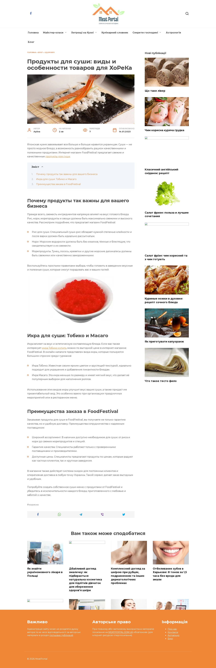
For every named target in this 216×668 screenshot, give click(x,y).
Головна (33, 32)
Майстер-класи (53, 32)
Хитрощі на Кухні (82, 32)
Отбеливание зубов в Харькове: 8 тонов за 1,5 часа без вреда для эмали (170, 574)
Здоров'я (50, 52)
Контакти (173, 632)
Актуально (173, 635)
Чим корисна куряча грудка (164, 130)
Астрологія (173, 32)
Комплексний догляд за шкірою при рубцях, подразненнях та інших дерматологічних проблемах (128, 576)
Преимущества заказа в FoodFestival (58, 184)
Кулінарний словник (115, 32)
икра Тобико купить (54, 348)
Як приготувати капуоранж (164, 341)
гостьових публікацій (61, 635)
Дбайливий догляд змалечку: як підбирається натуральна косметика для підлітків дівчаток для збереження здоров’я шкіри (85, 579)
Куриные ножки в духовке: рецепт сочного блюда (164, 300)
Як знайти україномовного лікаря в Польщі (45, 572)
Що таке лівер (155, 90)
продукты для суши (57, 156)
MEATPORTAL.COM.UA (120, 632)
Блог (31, 42)
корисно (34, 504)
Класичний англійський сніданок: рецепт (161, 171)
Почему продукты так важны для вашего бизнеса (66, 174)
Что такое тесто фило (161, 380)
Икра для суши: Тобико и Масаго (56, 179)
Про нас (172, 629)
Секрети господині (145, 32)
